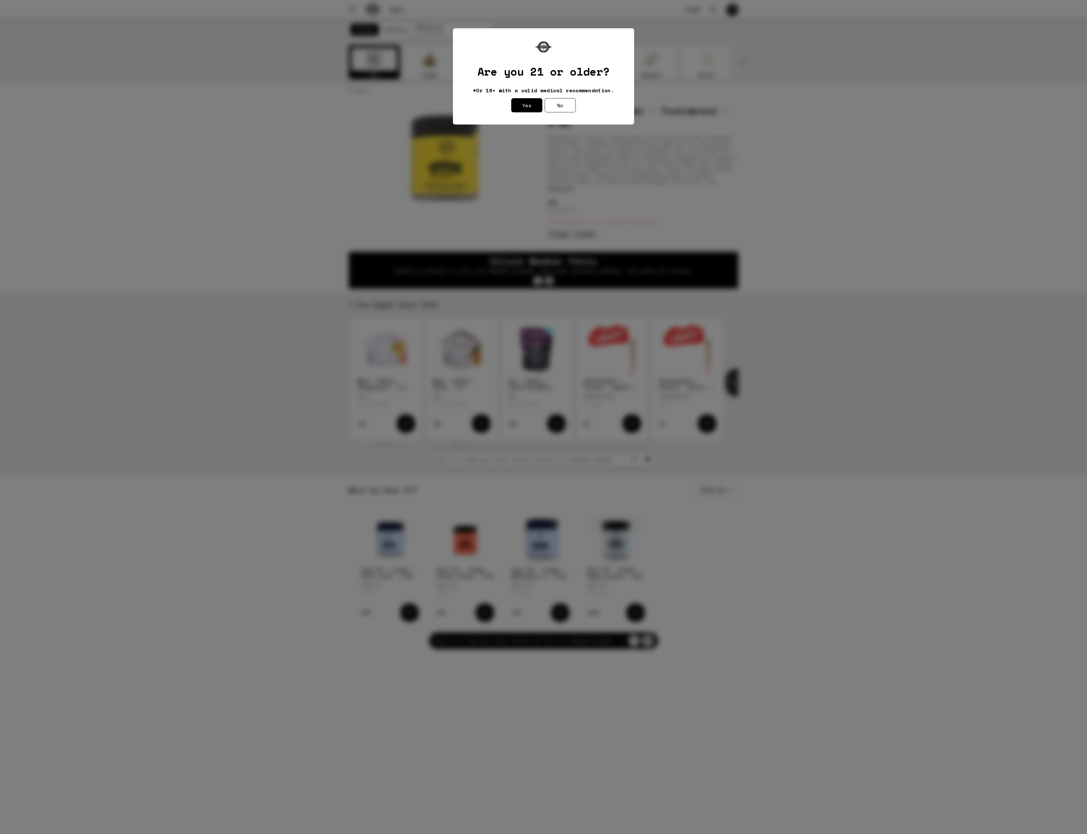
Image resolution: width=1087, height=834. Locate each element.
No (560, 105)
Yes (527, 105)
